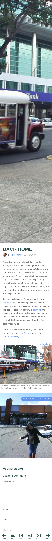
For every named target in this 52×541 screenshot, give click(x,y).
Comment (8, 482)
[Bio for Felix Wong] (5, 256)
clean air (37, 310)
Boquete (7, 303)
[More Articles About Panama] (26, 457)
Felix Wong (16, 255)
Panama (27, 333)
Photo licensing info (44, 344)
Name (6, 509)
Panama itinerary (11, 337)
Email (6, 520)
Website (7, 530)
